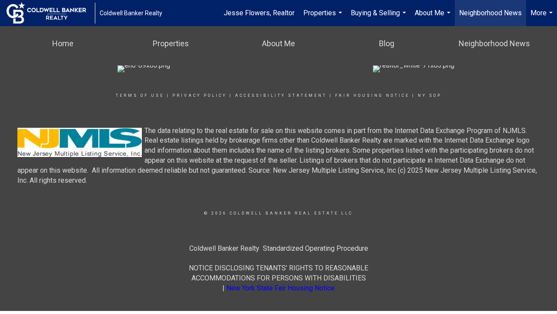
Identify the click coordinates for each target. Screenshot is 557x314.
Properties (323, 17)
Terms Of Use (140, 95)
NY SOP (430, 95)
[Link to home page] (51, 13)
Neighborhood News (490, 13)
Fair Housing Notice (372, 95)
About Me (434, 17)
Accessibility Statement (281, 95)
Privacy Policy (199, 95)
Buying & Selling (379, 17)
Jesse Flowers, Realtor (259, 13)
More (542, 17)
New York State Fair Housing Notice (280, 288)
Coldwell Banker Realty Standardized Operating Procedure (278, 248)
